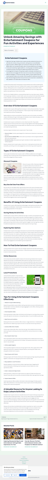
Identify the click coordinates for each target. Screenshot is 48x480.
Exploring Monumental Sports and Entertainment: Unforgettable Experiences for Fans (13, 442)
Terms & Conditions (24, 460)
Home (24, 457)
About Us (24, 461)
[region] (15, 471)
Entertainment (12, 46)
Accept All (23, 475)
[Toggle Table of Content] (15, 50)
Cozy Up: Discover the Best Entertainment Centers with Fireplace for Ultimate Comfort (34, 442)
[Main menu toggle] (45, 2)
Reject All (15, 475)
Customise (8, 475)
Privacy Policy (24, 458)
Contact (24, 463)
